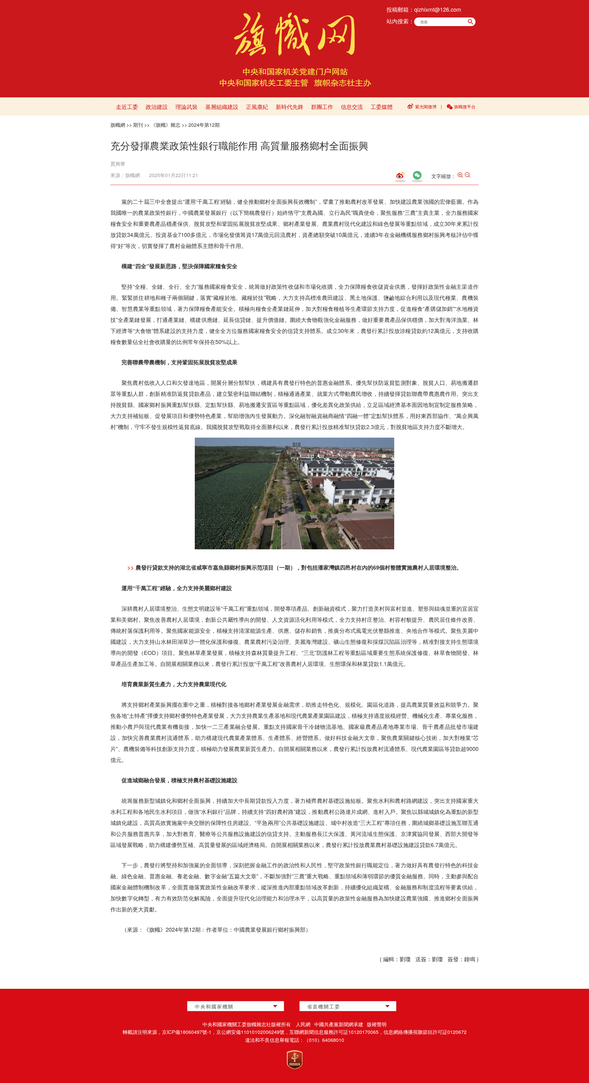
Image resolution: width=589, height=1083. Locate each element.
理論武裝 (186, 106)
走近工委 (127, 106)
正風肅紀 (257, 106)
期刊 (138, 124)
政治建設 (157, 106)
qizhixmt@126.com (437, 9)
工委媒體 (382, 106)
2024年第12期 (204, 124)
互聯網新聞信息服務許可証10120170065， (336, 1031)
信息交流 (352, 106)
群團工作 (322, 106)
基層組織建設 (221, 106)
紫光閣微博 (426, 106)
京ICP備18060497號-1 (186, 1031)
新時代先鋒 (289, 106)
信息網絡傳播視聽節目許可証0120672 (425, 1031)
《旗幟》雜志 (165, 124)
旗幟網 (117, 124)
